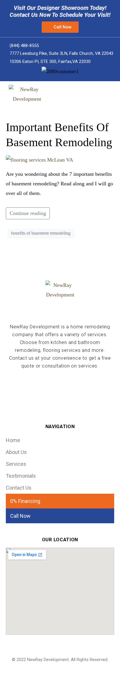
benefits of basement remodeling (40, 233)
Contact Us (18, 488)
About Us (16, 452)
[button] (60, 27)
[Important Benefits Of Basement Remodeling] (39, 159)
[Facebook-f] (50, 385)
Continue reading (28, 213)
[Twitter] (60, 385)
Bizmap (74, 667)
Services (16, 464)
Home (13, 440)
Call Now (20, 516)
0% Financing (25, 501)
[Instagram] (69, 385)
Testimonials (21, 476)
